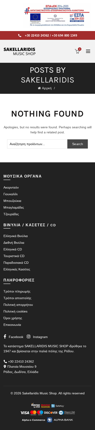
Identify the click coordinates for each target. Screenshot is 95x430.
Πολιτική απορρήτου (18, 305)
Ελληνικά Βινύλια (15, 236)
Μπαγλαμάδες (13, 207)
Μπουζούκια (12, 201)
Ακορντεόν (11, 187)
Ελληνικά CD (12, 249)
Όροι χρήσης (12, 318)
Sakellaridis (47, 80)
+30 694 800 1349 (64, 35)
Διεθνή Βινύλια (13, 242)
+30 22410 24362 (37, 35)
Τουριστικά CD (13, 256)
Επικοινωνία (12, 325)
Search (77, 144)
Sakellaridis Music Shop (39, 393)
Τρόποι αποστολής (17, 298)
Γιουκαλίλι (10, 194)
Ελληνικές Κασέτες (16, 269)
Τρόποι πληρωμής (16, 291)
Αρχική (47, 88)
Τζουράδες (11, 214)
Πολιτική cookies (15, 311)
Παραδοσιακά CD (16, 262)
